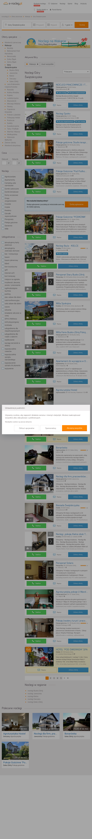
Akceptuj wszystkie (74, 428)
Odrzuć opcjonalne (26, 428)
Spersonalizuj (50, 428)
